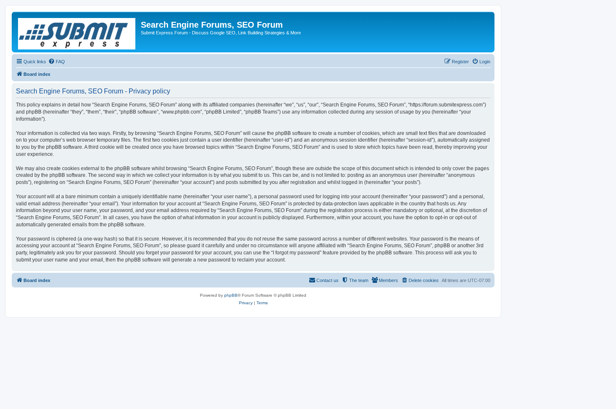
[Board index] (77, 32)
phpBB (231, 295)
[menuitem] (56, 62)
